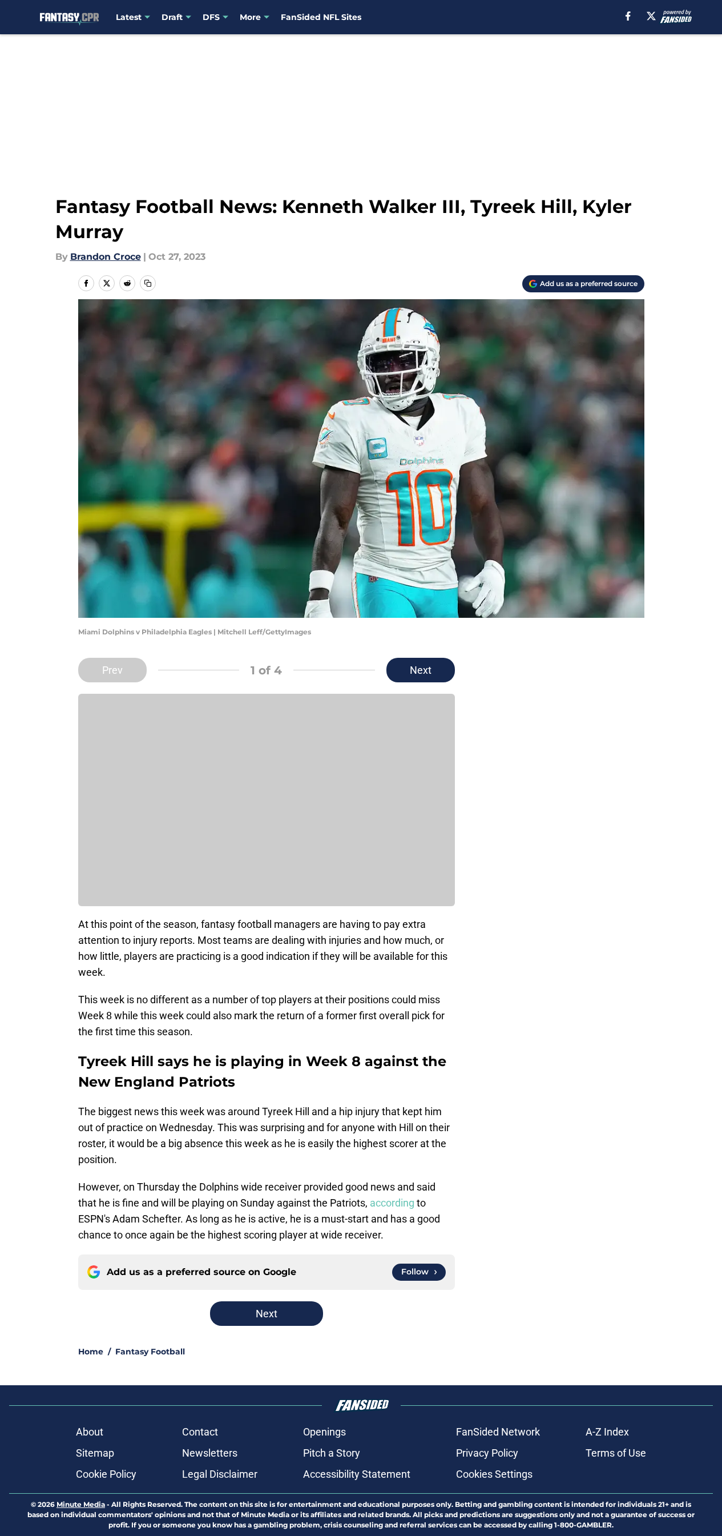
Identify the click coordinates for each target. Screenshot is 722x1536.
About (89, 1432)
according (392, 1203)
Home (90, 1351)
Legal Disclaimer (219, 1474)
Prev (112, 670)
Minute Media (81, 1504)
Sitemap (95, 1453)
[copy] (148, 283)
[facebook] (628, 16)
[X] (651, 16)
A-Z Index (607, 1432)
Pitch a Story (331, 1453)
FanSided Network (498, 1432)
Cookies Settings (494, 1474)
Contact (200, 1432)
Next (420, 670)
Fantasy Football (150, 1351)
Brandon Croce (105, 256)
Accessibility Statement (356, 1474)
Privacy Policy (487, 1453)
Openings (324, 1432)
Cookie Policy (106, 1474)
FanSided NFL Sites (321, 17)
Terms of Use (616, 1453)
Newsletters (209, 1453)
